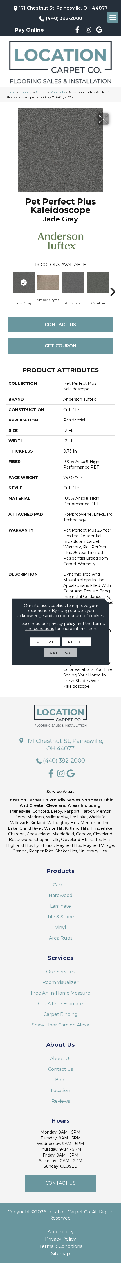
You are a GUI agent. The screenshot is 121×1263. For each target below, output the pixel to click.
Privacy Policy (60, 1239)
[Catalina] (98, 282)
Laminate (60, 906)
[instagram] (88, 30)
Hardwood (61, 895)
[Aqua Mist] (73, 282)
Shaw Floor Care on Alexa (60, 1025)
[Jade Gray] (23, 282)
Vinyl (60, 927)
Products (57, 92)
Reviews (60, 1101)
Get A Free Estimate (60, 1003)
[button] (60, 1183)
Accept (45, 641)
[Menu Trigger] (112, 17)
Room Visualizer (60, 982)
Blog (60, 1080)
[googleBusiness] (99, 30)
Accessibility (61, 1232)
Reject (76, 641)
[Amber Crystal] (48, 283)
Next (112, 283)
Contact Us (60, 324)
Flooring (25, 92)
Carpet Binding (61, 1014)
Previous (8, 283)
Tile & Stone (60, 916)
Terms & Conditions (60, 1246)
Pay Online (29, 30)
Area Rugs (60, 938)
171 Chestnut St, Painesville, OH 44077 (63, 8)
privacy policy (62, 623)
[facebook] (77, 30)
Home (10, 92)
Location (60, 1090)
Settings (60, 652)
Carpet (41, 92)
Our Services (60, 971)
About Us (60, 1058)
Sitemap (60, 1254)
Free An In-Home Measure (60, 993)
